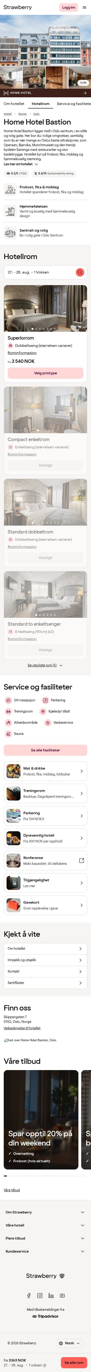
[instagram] (40, 1295)
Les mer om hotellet (18, 164)
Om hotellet (14, 103)
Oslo (36, 114)
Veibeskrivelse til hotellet (22, 1028)
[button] (45, 308)
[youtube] (62, 1295)
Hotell (8, 114)
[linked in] (51, 1295)
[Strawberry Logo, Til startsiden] (18, 7)
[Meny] (84, 7)
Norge (22, 114)
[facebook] (29, 1295)
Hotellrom (40, 103)
